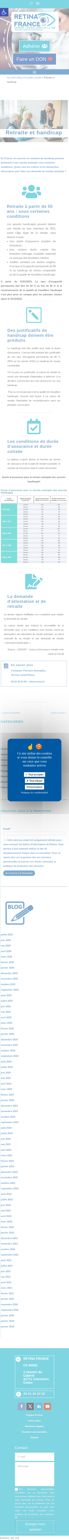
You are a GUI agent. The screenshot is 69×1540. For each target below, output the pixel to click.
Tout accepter (35, 774)
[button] (4, 12)
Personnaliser (35, 787)
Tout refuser (36, 780)
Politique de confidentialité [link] (34, 792)
